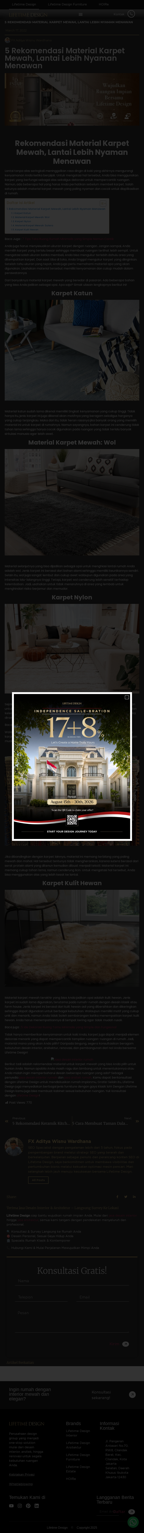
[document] (72, 766)
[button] (126, 697)
